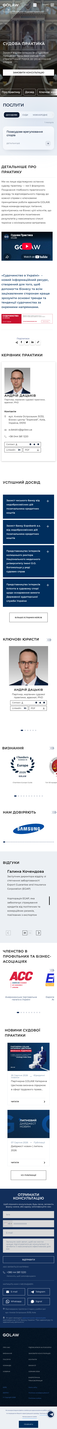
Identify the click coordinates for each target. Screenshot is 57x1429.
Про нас (6, 1347)
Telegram (40, 1291)
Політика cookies (45, 1413)
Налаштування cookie (29, 1417)
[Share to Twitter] (27, 342)
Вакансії (32, 1365)
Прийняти (28, 1424)
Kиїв (5, 1387)
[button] (49, 640)
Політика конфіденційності (38, 1393)
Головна (7, 11)
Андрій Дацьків (20, 396)
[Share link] (38, 342)
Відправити (28, 1259)
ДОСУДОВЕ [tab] (11, 115)
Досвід (29, 92)
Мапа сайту (32, 1387)
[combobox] (8, 1223)
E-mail (14, 1291)
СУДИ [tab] (25, 115)
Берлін (6, 1393)
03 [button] (35, 933)
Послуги (18, 11)
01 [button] (25, 933)
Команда (7, 1365)
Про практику (11, 92)
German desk (34, 1371)
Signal (39, 1301)
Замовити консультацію (28, 72)
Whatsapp (16, 1301)
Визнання (7, 1353)
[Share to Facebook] (21, 342)
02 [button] (30, 933)
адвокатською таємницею (34, 1318)
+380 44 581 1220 (16, 1272)
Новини (6, 1371)
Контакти (32, 1359)
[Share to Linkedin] (32, 342)
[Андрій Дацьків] (28, 665)
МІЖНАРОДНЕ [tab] (40, 115)
